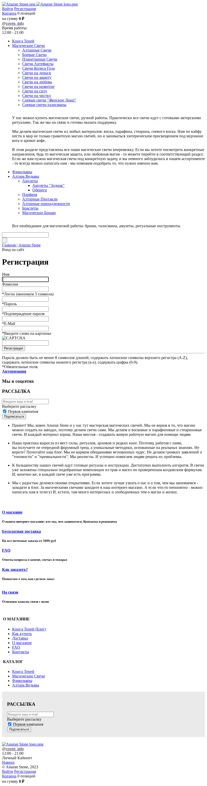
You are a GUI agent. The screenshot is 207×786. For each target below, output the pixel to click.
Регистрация (25, 9)
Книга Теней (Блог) (29, 629)
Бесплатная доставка (21, 531)
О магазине (12, 512)
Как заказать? (15, 569)
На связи (10, 592)
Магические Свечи (28, 676)
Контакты (20, 652)
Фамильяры (22, 680)
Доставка (20, 638)
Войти (7, 9)
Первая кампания (23, 411)
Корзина (9, 13)
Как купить (22, 633)
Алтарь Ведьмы (25, 685)
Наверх (8, 762)
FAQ (6, 550)
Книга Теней (23, 671)
